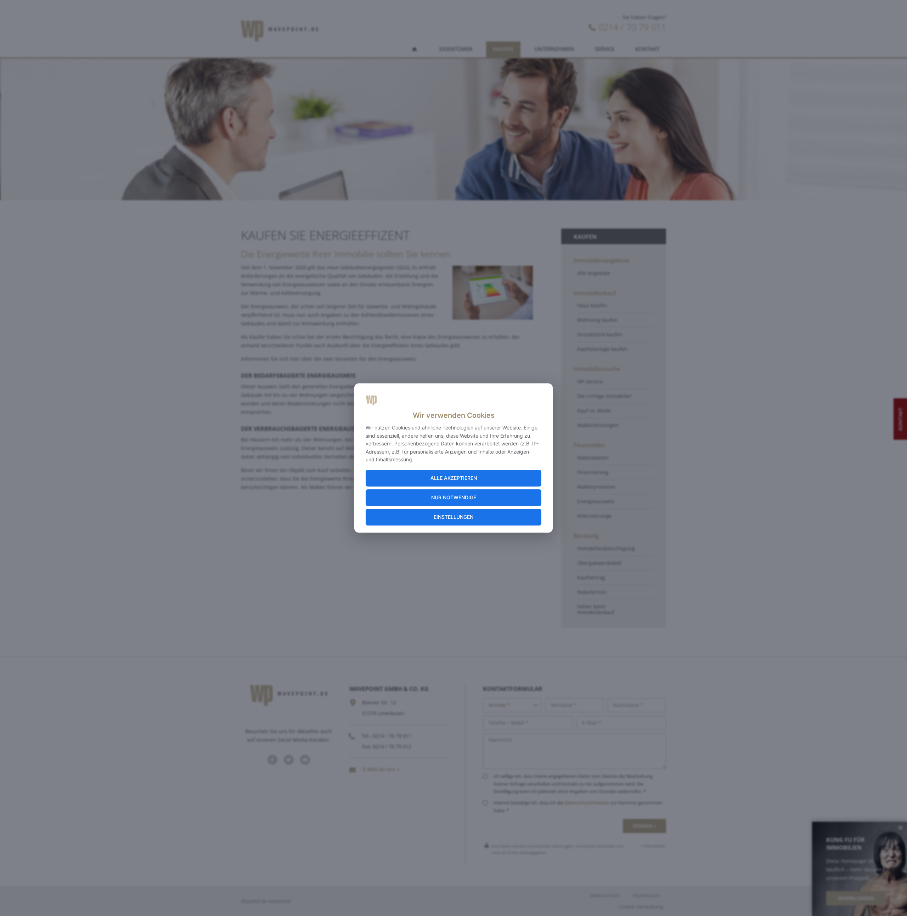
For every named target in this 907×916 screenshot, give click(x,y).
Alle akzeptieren (453, 478)
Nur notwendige (453, 497)
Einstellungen (453, 517)
